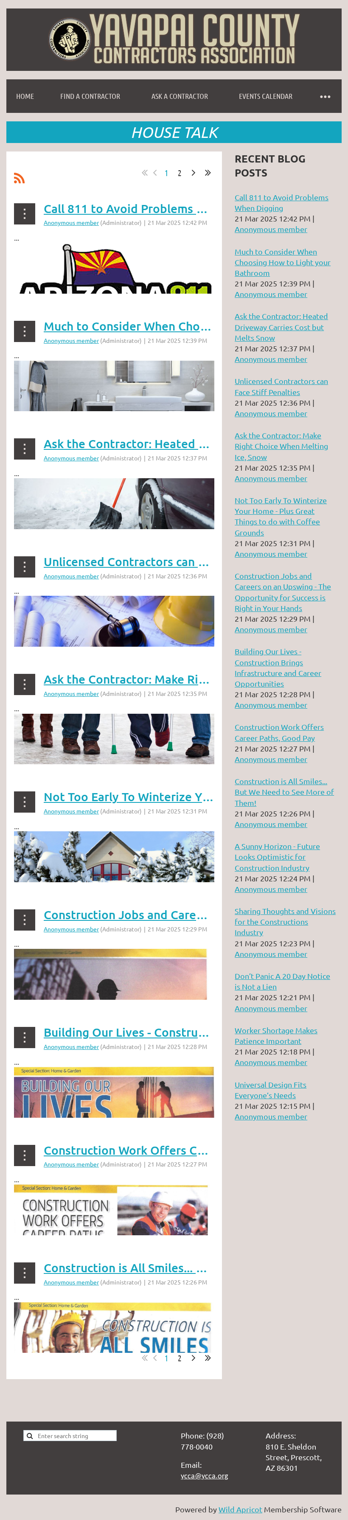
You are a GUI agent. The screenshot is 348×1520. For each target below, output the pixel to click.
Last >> (208, 173)
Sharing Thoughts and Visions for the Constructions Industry (285, 921)
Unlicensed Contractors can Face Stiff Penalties (174, 561)
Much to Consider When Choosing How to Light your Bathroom (283, 262)
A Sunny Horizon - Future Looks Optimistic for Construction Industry (277, 856)
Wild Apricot (240, 1509)
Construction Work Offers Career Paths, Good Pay (181, 1150)
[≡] (325, 96)
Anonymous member (71, 222)
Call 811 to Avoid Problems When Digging (158, 208)
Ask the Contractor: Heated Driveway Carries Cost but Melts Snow (281, 326)
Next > (193, 173)
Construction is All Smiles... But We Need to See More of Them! (284, 792)
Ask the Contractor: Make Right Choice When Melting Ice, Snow (281, 446)
